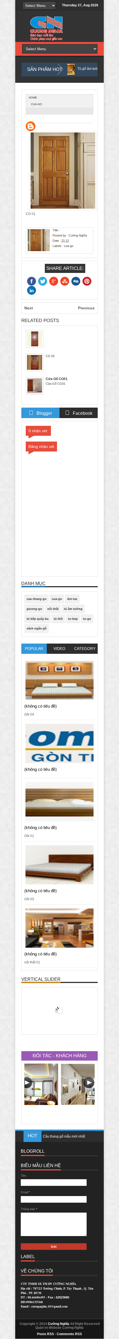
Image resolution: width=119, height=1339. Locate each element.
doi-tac (72, 599)
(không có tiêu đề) (40, 706)
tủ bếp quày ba (37, 618)
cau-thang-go (36, 599)
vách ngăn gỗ (36, 628)
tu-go (87, 618)
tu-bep (73, 618)
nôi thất (53, 608)
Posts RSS (45, 1334)
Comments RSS (69, 1334)
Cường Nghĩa (58, 1324)
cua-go (36, 104)
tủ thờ (58, 618)
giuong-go (34, 608)
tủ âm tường (73, 608)
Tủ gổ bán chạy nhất (58, 1139)
